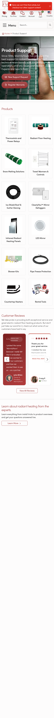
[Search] (50, 25)
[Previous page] (6, 359)
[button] (22, 14)
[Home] (6, 4)
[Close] (50, 6)
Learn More (13, 423)
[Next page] (47, 359)
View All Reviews (27, 390)
